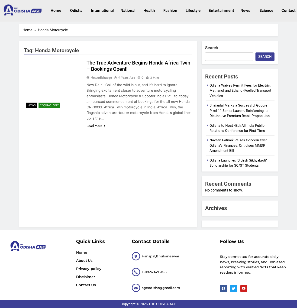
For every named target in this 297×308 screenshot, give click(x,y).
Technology (49, 105)
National (127, 10)
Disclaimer (85, 277)
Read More (94, 125)
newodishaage (101, 77)
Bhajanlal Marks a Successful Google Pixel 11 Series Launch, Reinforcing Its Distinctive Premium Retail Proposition (240, 110)
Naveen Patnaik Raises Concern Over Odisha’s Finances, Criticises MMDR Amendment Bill (238, 145)
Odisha (76, 10)
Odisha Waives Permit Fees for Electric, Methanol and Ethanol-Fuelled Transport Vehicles (240, 90)
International (101, 10)
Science (265, 10)
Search (211, 47)
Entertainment (220, 10)
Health (148, 10)
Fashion (169, 10)
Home (56, 10)
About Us (84, 260)
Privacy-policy (88, 268)
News (245, 10)
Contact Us (86, 285)
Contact (288, 10)
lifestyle (192, 10)
